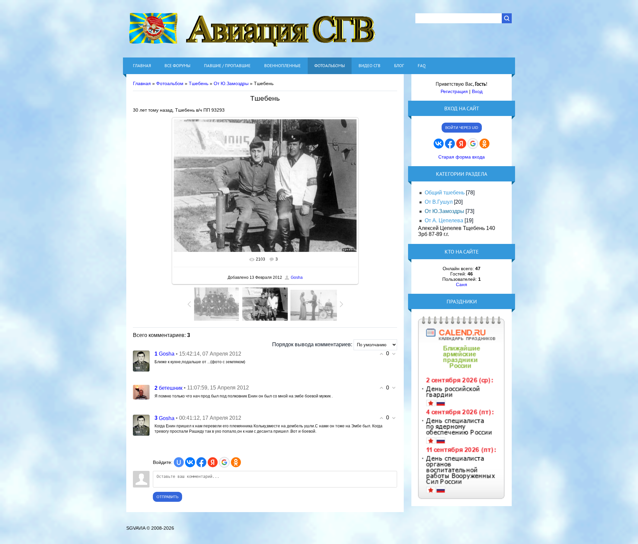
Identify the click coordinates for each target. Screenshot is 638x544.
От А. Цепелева (444, 220)
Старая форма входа (461, 157)
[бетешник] (141, 391)
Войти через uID (461, 128)
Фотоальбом (169, 83)
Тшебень (198, 83)
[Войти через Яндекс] (213, 462)
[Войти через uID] (179, 462)
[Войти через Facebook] (201, 462)
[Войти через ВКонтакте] (190, 462)
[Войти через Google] (224, 462)
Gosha (297, 277)
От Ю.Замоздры (231, 83)
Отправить (167, 497)
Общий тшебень (445, 192)
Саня (461, 284)
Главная (142, 83)
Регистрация (454, 91)
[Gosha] (141, 360)
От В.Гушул (439, 202)
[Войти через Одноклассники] (236, 462)
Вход (477, 91)
